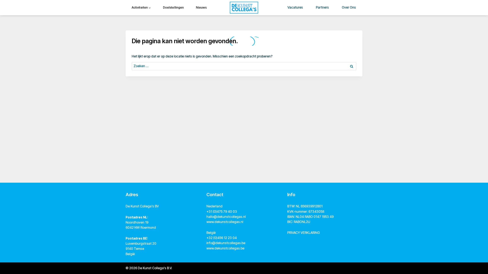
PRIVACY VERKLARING (303, 233)
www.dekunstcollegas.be (225, 248)
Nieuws (201, 7)
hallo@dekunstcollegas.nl (226, 217)
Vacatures (295, 7)
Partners (322, 7)
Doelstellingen (173, 7)
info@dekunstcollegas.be (225, 243)
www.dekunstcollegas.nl (224, 222)
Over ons (349, 7)
